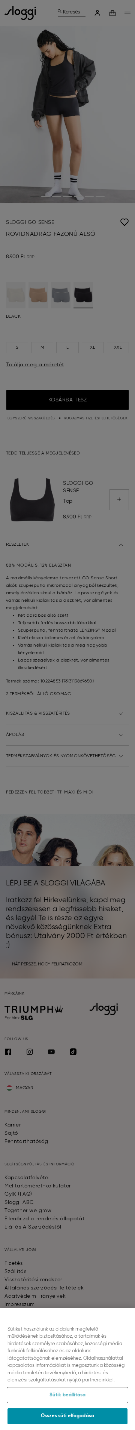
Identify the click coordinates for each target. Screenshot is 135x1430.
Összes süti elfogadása (67, 1416)
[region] (67, 1369)
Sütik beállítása (68, 1395)
